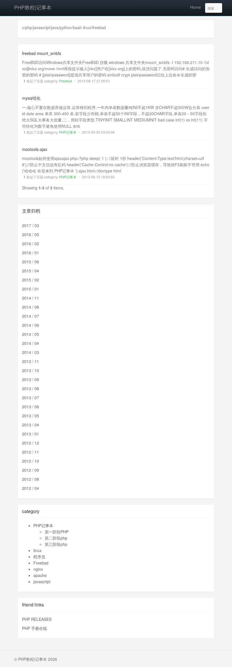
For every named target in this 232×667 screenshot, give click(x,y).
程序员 (39, 556)
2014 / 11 (30, 298)
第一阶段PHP (56, 532)
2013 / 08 (30, 388)
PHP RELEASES (36, 619)
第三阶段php (56, 544)
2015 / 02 (30, 280)
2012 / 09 (30, 470)
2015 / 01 (30, 289)
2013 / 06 (30, 406)
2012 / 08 (30, 479)
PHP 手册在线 (34, 628)
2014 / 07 (30, 316)
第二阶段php (56, 538)
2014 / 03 (30, 352)
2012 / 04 (30, 488)
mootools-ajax (34, 149)
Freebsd (65, 80)
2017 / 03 (30, 225)
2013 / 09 (30, 379)
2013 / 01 (30, 434)
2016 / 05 (30, 234)
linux (37, 550)
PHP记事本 (67, 132)
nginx (38, 569)
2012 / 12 (30, 443)
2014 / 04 (30, 343)
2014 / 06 (30, 325)
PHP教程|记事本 (32, 7)
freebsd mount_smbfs (41, 53)
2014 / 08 (30, 307)
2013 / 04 (30, 424)
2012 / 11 (30, 452)
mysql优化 (31, 98)
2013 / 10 (30, 370)
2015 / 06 (30, 261)
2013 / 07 (30, 397)
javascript (41, 581)
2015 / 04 (30, 270)
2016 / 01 (30, 252)
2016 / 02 (30, 243)
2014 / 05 (30, 334)
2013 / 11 (30, 361)
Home (195, 7)
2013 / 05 (30, 415)
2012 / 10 (30, 461)
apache (40, 575)
